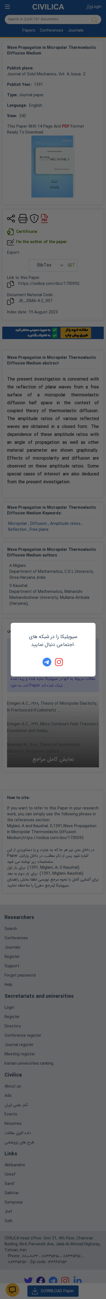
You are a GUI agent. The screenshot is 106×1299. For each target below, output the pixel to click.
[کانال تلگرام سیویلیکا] (46, 662)
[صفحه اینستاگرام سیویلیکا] (59, 662)
